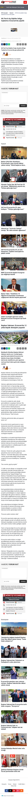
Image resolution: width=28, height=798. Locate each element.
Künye (9, 784)
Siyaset (11, 13)
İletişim (15, 784)
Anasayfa (5, 13)
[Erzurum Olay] (8, 2)
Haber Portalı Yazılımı (9, 795)
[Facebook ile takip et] (6, 790)
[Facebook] (2, 44)
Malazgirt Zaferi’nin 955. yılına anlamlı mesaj (16, 7)
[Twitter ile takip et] (10, 790)
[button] (20, 44)
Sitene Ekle (13, 786)
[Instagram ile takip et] (18, 790)
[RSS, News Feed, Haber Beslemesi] (21, 790)
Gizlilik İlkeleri (21, 784)
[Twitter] (4, 44)
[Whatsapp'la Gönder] (9, 44)
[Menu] (25, 2)
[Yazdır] (18, 44)
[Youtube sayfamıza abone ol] (14, 790)
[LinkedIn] (7, 44)
